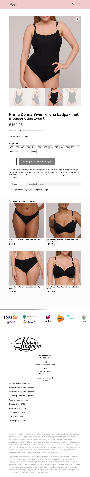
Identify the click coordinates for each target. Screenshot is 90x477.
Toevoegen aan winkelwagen (37, 161)
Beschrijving (17, 184)
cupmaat (14, 143)
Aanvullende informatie (37, 184)
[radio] (11, 147)
